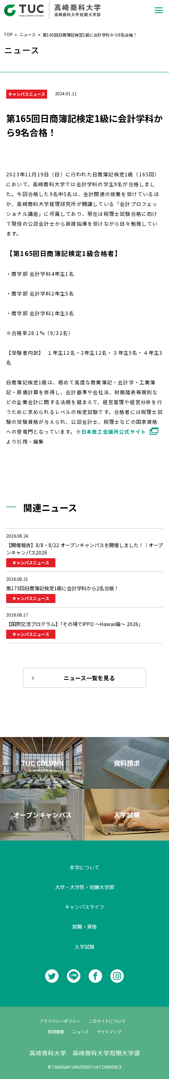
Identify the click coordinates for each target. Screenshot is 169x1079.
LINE (73, 976)
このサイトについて (107, 1021)
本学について (84, 867)
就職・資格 (84, 926)
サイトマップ (109, 1031)
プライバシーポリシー (59, 1021)
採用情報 (56, 1031)
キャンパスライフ (84, 906)
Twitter (52, 976)
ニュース (80, 1031)
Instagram (117, 976)
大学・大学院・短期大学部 (84, 886)
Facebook (95, 976)
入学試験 (84, 946)
